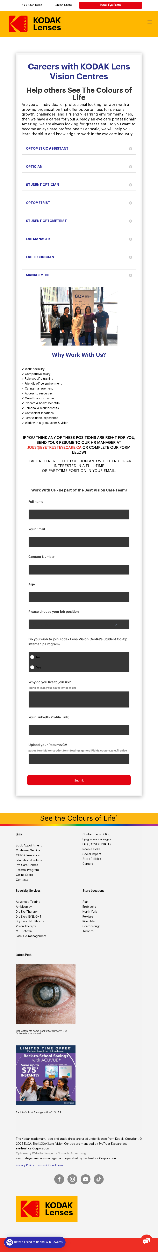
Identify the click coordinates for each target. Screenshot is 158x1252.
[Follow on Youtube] (86, 1179)
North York (89, 911)
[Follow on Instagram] (72, 1179)
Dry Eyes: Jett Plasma (30, 921)
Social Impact (91, 854)
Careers (87, 863)
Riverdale (88, 921)
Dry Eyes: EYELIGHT (28, 916)
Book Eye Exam (110, 5)
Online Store (63, 5)
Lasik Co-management (31, 936)
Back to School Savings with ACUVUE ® (38, 1112)
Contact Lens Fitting (96, 834)
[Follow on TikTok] (99, 1179)
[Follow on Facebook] (59, 1179)
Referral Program (27, 870)
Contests (22, 880)
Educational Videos (29, 860)
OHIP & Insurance (28, 855)
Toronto (88, 931)
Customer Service (28, 850)
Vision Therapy (26, 926)
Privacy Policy (25, 1165)
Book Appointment (29, 845)
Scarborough (91, 926)
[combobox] (79, 624)
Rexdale (87, 916)
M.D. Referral (24, 931)
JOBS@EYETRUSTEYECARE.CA (54, 447)
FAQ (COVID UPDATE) (96, 844)
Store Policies (91, 859)
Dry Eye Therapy (26, 911)
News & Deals (91, 849)
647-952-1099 (32, 5)
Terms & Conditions (49, 1165)
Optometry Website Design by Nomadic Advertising (51, 1153)
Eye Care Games (27, 865)
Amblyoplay (24, 906)
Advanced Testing (28, 902)
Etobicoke (89, 906)
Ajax (85, 902)
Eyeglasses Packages (96, 839)
